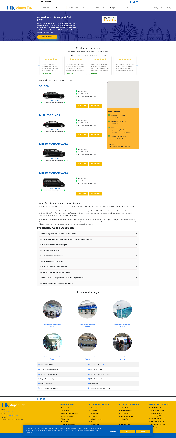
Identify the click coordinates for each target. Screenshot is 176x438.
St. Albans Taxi (125, 413)
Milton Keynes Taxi (96, 419)
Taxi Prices (154, 427)
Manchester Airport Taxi (158, 421)
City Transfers (73, 8)
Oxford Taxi (124, 408)
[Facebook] (131, 2)
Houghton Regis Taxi (127, 416)
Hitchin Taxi (94, 416)
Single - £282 (82, 106)
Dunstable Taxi (125, 422)
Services (59, 8)
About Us (46, 8)
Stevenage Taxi (95, 422)
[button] (39, 65)
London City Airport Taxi (158, 418)
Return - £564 (95, 106)
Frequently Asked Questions (69, 413)
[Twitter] (134, 2)
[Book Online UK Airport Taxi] (19, 7)
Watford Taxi (95, 424)
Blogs (112, 8)
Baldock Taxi (124, 419)
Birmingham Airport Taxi (158, 424)
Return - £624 (95, 135)
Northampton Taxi (126, 411)
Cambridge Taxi (95, 411)
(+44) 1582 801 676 (46, 2)
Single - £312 (82, 135)
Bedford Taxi (95, 413)
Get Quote (47, 37)
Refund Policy (165, 8)
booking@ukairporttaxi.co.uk (9, 415)
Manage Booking (86, 8)
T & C (139, 8)
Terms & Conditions (67, 416)
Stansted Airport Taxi (157, 413)
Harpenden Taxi (125, 424)
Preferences (29, 432)
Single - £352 (82, 164)
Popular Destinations (97, 408)
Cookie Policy (66, 430)
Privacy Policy (152, 8)
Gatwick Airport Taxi (157, 416)
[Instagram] (137, 2)
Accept (143, 431)
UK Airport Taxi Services (68, 424)
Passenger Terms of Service (69, 408)
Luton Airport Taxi (156, 407)
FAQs (126, 8)
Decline (127, 431)
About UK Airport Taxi (67, 422)
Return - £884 (95, 193)
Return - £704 (95, 164)
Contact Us (99, 8)
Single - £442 (82, 193)
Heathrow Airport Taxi (157, 410)
